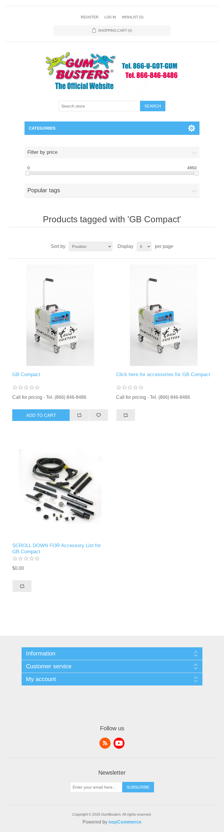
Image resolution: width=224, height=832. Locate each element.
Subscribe (138, 787)
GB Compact (26, 374)
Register (90, 17)
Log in (110, 17)
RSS (105, 743)
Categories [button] (42, 128)
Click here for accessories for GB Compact (163, 374)
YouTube (119, 743)
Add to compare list (79, 415)
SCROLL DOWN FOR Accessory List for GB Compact (56, 548)
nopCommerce (124, 821)
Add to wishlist (98, 415)
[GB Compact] (60, 315)
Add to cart (41, 415)
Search (152, 106)
